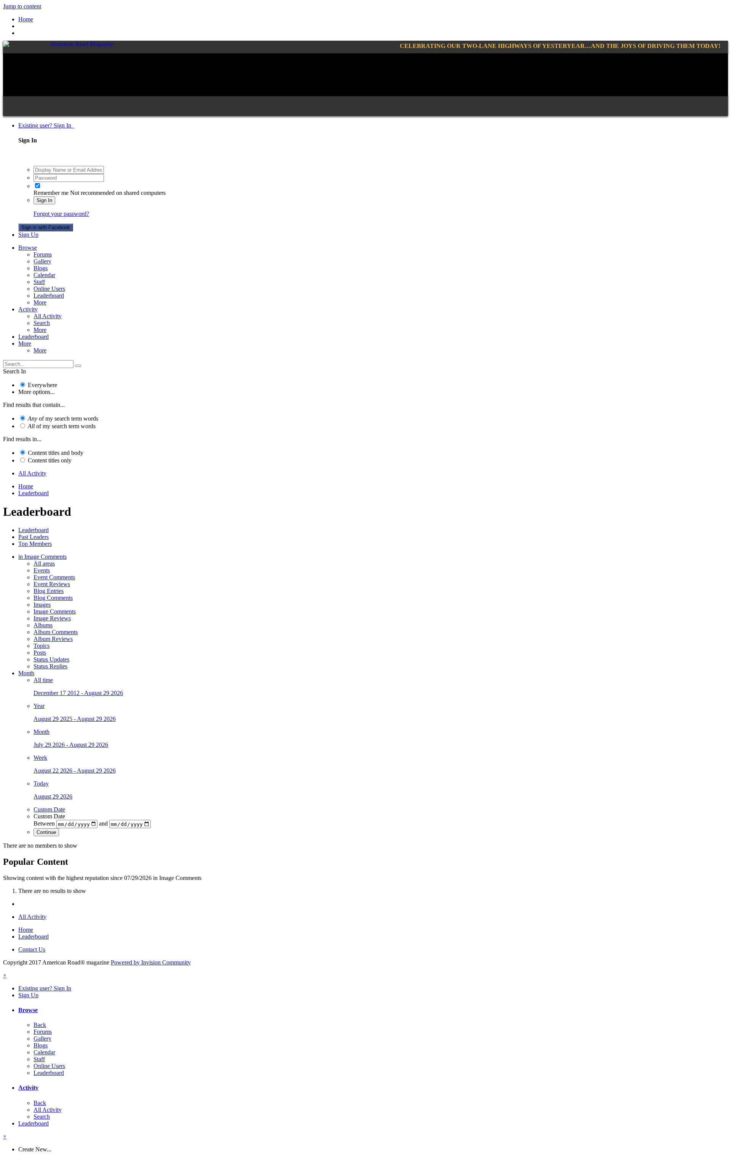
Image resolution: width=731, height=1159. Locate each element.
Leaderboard (49, 295)
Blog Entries (49, 591)
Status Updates (51, 659)
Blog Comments (53, 598)
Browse (27, 247)
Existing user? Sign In (46, 125)
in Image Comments (42, 556)
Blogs (41, 268)
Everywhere (42, 385)
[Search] (78, 366)
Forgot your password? (61, 213)
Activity (28, 309)
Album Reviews (53, 639)
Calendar (44, 275)
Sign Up (28, 234)
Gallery (42, 261)
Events (42, 570)
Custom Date (49, 809)
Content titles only (50, 460)
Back (40, 1025)
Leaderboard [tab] (33, 530)
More (40, 302)
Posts (40, 652)
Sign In (44, 200)
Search (42, 323)
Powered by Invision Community (151, 962)
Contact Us (31, 949)
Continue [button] (46, 832)
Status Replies (50, 666)
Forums (43, 254)
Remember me (51, 193)
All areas (44, 563)
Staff (39, 282)
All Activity (48, 316)
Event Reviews (52, 584)
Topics (41, 645)
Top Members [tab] (35, 543)
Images (42, 604)
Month (26, 673)
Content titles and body (55, 453)
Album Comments (56, 632)
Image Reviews (52, 618)
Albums (43, 625)
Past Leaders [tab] (33, 537)
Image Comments (55, 611)
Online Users (49, 288)
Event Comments (54, 577)
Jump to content (22, 6)
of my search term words (63, 418)
